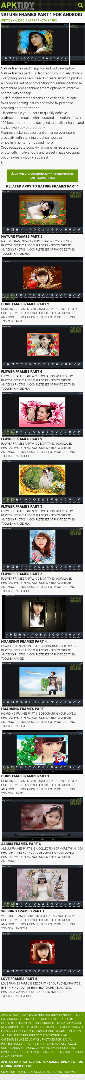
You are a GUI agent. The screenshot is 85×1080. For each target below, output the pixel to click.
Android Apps (25, 20)
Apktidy (6, 20)
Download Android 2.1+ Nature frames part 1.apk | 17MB (44, 175)
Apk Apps (68, 1061)
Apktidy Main (11, 1061)
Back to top (71, 1076)
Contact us (23, 1066)
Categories (32, 1061)
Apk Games (51, 1061)
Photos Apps (47, 20)
